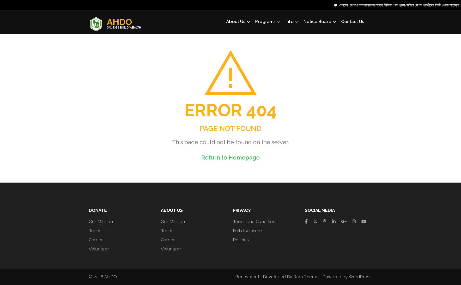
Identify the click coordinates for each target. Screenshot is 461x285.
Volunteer (99, 248)
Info (289, 21)
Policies (241, 239)
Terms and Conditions (255, 221)
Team (94, 230)
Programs (265, 21)
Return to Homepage (230, 157)
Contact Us (352, 21)
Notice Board (317, 21)
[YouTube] (363, 221)
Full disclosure (247, 230)
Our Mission (101, 221)
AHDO (119, 22)
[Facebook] (306, 221)
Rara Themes (307, 276)
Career (96, 239)
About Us (235, 21)
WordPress (360, 276)
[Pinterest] (324, 221)
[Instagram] (354, 221)
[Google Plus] (344, 221)
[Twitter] (315, 221)
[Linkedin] (334, 221)
